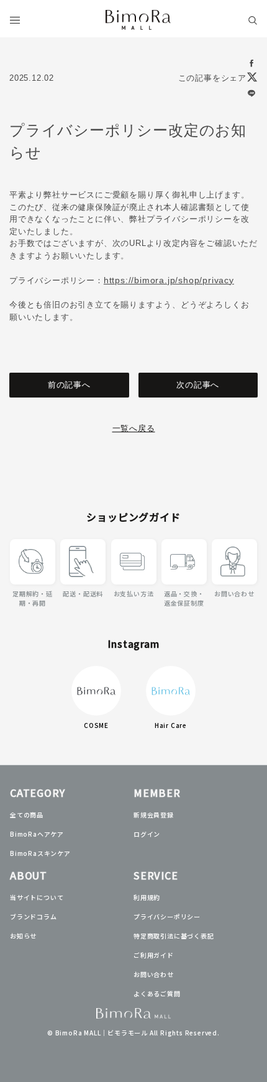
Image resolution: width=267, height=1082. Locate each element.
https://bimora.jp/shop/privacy (169, 280)
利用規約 (147, 897)
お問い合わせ (154, 974)
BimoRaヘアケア (37, 834)
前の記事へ (69, 384)
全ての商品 (26, 814)
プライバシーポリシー (167, 916)
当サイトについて (36, 897)
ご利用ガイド (154, 955)
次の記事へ (197, 384)
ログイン (147, 834)
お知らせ (23, 935)
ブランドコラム (33, 916)
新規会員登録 (154, 814)
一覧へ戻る (133, 428)
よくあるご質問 (157, 993)
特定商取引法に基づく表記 (174, 935)
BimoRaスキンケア (40, 853)
